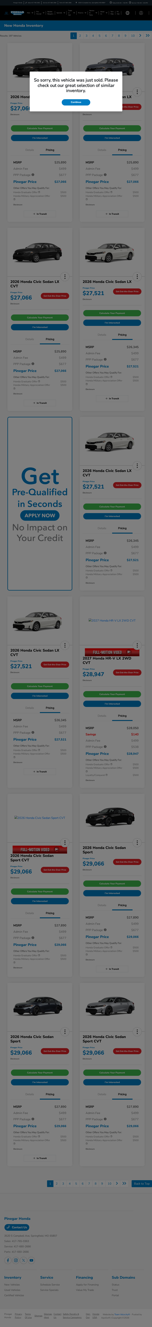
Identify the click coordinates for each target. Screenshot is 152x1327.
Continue (76, 102)
